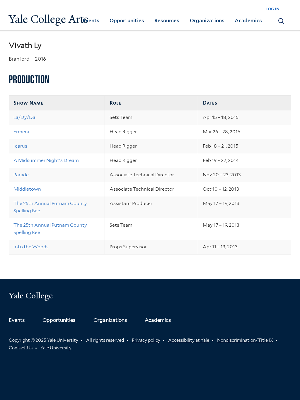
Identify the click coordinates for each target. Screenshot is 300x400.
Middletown (27, 189)
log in (272, 8)
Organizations (207, 20)
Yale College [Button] (31, 295)
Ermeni (21, 131)
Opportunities (127, 20)
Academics (248, 20)
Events (91, 20)
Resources (166, 20)
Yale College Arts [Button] (48, 19)
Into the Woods (31, 246)
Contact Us (21, 348)
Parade (21, 174)
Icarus (20, 146)
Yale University (55, 348)
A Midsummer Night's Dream (46, 160)
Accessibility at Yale (188, 340)
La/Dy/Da (24, 117)
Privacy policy (146, 340)
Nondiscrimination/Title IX (245, 340)
